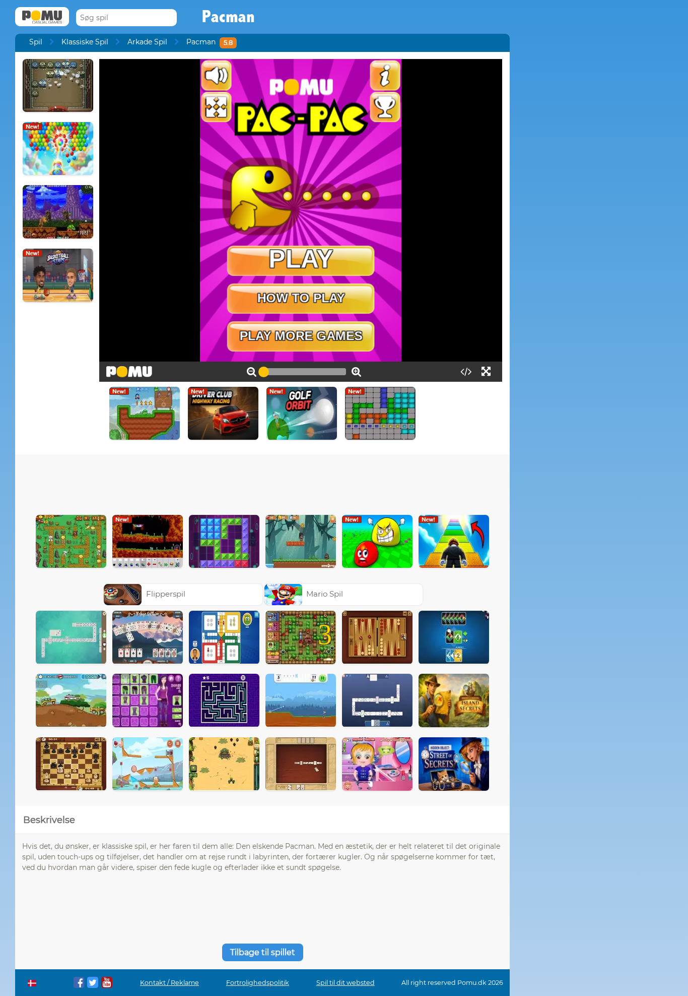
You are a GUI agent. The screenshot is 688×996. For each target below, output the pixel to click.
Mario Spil (324, 594)
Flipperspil (165, 594)
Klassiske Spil (84, 41)
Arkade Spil (147, 41)
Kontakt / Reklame (169, 982)
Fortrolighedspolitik (257, 982)
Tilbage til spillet (262, 952)
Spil (35, 41)
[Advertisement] (262, 482)
